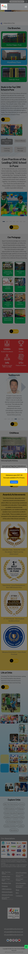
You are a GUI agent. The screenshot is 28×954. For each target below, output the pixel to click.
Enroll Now (14, 482)
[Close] (25, 470)
